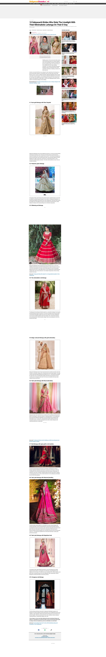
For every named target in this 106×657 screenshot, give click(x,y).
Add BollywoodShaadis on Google (45, 57)
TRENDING (33, 3)
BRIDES (52, 3)
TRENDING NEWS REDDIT (53, 34)
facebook (46, 636)
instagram (37, 637)
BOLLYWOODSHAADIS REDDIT (46, 34)
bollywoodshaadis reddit (43, 637)
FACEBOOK (37, 34)
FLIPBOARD (34, 34)
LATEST (31, 3)
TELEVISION (41, 3)
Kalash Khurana (34, 32)
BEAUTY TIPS (70, 3)
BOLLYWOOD (37, 3)
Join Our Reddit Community (63, 5)
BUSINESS (58, 3)
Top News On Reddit (55, 5)
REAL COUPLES (62, 3)
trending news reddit (51, 637)
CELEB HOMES (66, 3)
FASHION (55, 3)
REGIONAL (49, 3)
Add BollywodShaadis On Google (45, 5)
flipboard (43, 636)
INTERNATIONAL (45, 3)
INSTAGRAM (40, 34)
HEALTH (74, 3)
